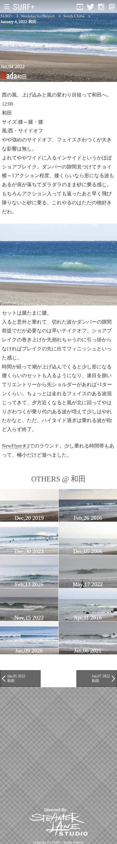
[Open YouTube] (80, 7)
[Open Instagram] (101, 7)
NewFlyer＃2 (15, 445)
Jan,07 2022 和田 (101, 678)
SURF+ (7, 16)
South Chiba (74, 16)
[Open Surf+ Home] (25, 7)
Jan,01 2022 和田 (16, 678)
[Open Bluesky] (111, 7)
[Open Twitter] (90, 7)
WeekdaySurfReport (38, 16)
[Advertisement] (58, 745)
